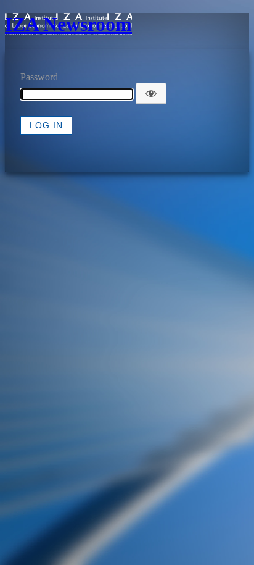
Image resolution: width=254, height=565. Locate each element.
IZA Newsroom (68, 24)
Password (39, 77)
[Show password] (151, 93)
